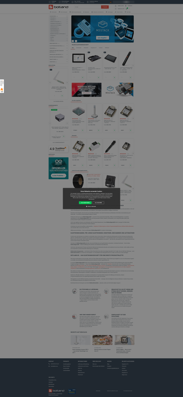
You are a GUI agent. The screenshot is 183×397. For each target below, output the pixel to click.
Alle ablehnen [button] (98, 202)
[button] (91, 206)
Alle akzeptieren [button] (85, 202)
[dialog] (91, 198)
